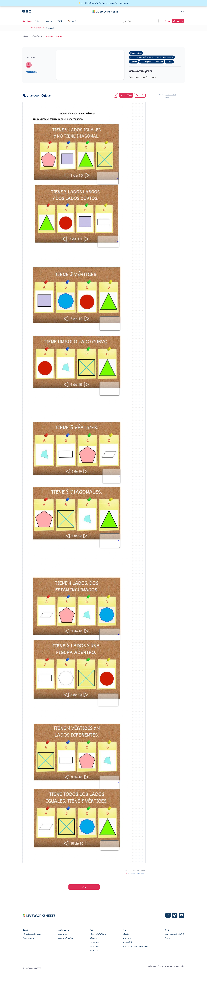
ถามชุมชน (127, 938)
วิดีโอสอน (93, 938)
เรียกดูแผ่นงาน (28, 938)
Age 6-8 (133, 61)
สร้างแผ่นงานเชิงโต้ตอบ (32, 934)
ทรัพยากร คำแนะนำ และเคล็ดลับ (135, 946)
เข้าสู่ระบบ (166, 21)
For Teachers (94, 942)
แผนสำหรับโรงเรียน (65, 938)
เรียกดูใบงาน (27, 21)
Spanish (169, 61)
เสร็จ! (84, 887)
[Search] (125, 21)
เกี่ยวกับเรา (127, 934)
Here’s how (124, 3)
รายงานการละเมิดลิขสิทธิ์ (174, 934)
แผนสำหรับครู (63, 934)
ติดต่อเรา (168, 938)
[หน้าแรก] (105, 11)
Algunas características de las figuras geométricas (151, 57)
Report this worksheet (136, 873)
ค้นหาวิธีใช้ (127, 942)
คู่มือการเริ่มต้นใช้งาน (98, 934)
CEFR (59, 21)
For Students (94, 946)
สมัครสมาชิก (178, 21)
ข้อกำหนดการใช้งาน (155, 966)
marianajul (32, 71)
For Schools (94, 950)
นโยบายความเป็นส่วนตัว (174, 966)
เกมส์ (74, 21)
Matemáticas (136, 53)
